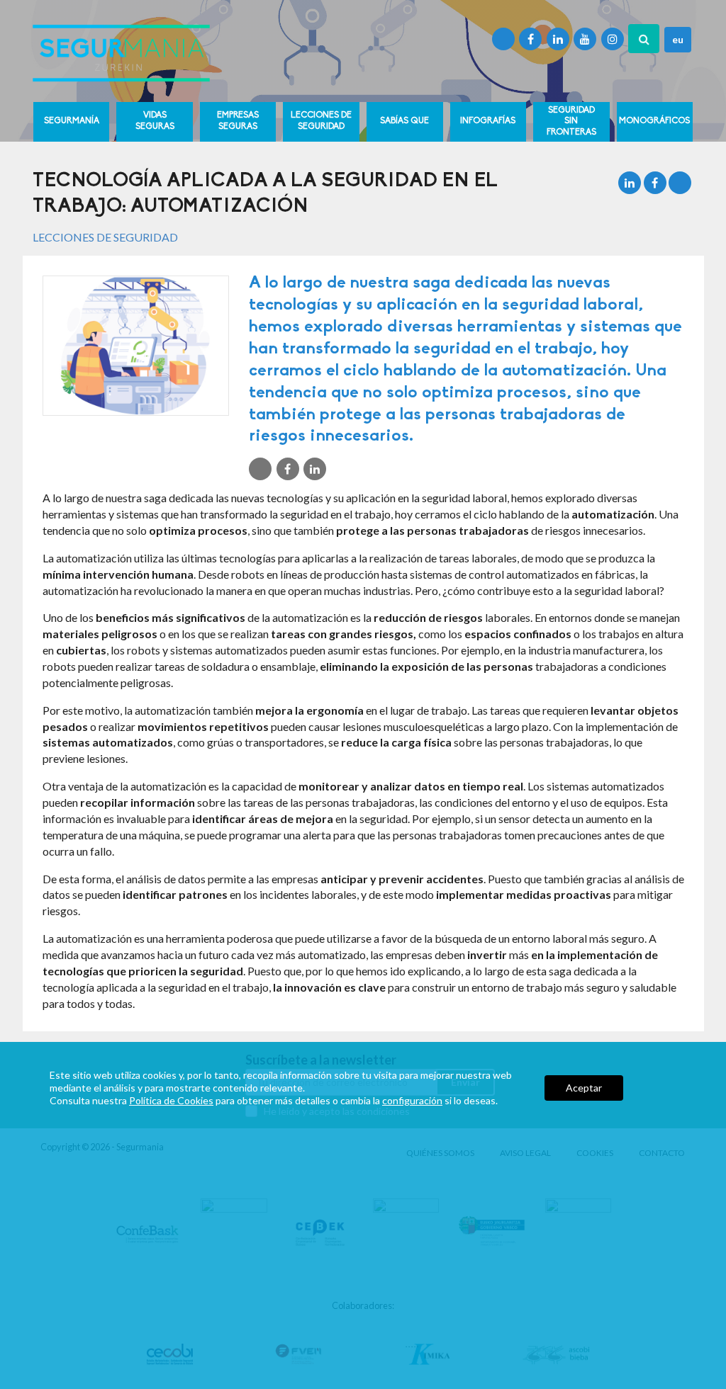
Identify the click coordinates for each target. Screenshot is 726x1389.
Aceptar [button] (584, 1088)
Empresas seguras (238, 121)
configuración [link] (412, 1100)
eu (677, 39)
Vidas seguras (154, 121)
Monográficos (654, 121)
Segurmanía (71, 121)
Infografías (487, 121)
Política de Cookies (171, 1100)
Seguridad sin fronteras (571, 121)
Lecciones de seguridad (321, 121)
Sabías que (404, 121)
